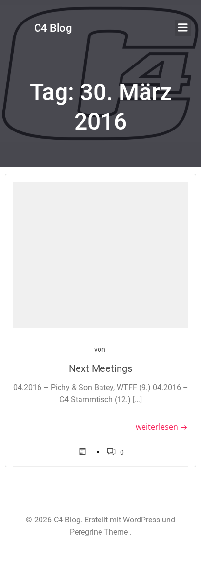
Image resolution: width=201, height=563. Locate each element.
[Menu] (183, 28)
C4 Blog (53, 28)
